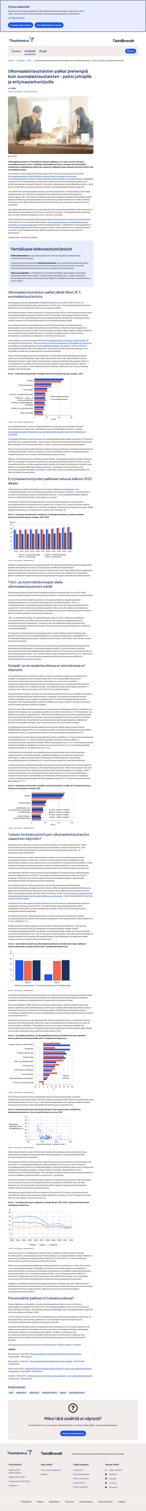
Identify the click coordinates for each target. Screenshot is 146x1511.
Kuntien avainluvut (80, 1487)
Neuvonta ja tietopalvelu (51, 1470)
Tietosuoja (69, 1501)
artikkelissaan (68, 489)
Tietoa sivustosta (105, 1501)
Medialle (44, 1474)
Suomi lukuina (79, 1483)
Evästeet (121, 1501)
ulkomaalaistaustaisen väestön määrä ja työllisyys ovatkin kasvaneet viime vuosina (42, 176)
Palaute (40, 1501)
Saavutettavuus (86, 1501)
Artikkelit (30, 51)
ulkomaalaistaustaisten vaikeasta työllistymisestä (66, 340)
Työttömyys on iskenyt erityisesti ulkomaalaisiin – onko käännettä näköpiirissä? (59, 1376)
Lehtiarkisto (84, 1470)
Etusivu (16, 51)
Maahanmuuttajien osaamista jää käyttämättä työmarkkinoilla (55, 1354)
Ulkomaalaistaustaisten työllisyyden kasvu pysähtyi (51, 1361)
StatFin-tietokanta (87, 1478)
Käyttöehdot (54, 1501)
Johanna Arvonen (29, 91)
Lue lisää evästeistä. (16, 18)
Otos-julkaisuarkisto (87, 1474)
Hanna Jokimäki (15, 91)
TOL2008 (49, 273)
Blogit (43, 51)
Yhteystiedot (26, 1501)
